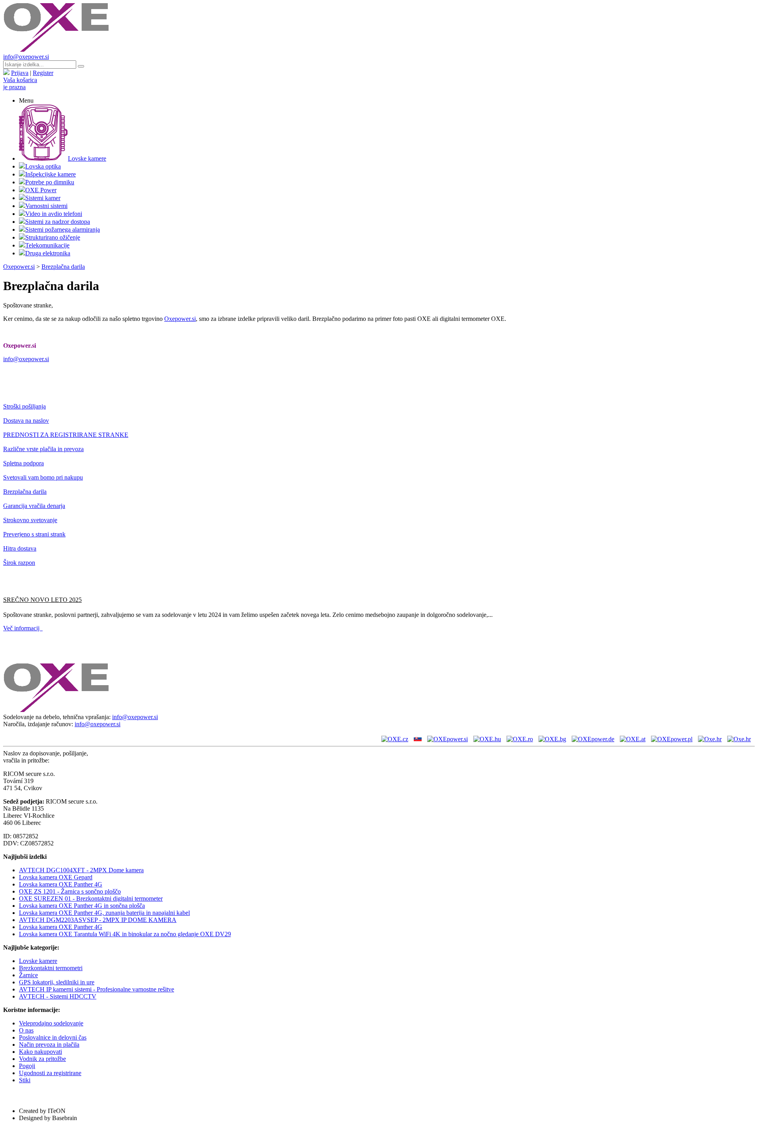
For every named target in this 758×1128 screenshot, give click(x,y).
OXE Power (40, 190)
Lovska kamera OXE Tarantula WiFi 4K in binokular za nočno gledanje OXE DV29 (125, 934)
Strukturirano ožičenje (52, 237)
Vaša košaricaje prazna (20, 83)
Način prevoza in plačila (49, 1044)
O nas (26, 1030)
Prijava (19, 72)
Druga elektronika (47, 253)
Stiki (24, 1080)
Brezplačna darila (63, 266)
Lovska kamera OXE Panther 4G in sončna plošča (82, 905)
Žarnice (28, 975)
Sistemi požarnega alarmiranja (62, 229)
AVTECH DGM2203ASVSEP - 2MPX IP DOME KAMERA (97, 919)
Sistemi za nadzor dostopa (57, 221)
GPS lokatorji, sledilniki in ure (56, 982)
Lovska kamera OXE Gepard (55, 877)
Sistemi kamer (42, 198)
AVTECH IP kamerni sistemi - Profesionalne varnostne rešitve (96, 989)
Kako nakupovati (40, 1051)
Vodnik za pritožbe (42, 1058)
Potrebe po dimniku (49, 182)
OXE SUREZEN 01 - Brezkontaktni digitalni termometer (91, 898)
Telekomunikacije (47, 245)
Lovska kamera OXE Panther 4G (60, 884)
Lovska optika (43, 166)
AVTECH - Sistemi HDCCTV (57, 996)
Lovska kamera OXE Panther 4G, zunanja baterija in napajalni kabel (104, 912)
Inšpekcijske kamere (50, 174)
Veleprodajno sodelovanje (51, 1023)
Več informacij (23, 628)
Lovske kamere (87, 158)
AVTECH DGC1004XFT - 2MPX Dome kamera (81, 870)
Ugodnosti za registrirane (50, 1073)
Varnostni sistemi (46, 205)
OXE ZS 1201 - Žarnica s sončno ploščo (70, 891)
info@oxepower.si (26, 56)
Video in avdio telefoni (53, 213)
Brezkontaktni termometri (51, 968)
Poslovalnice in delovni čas (52, 1037)
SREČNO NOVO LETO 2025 (42, 599)
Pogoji (27, 1065)
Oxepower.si (19, 266)
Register (43, 72)
